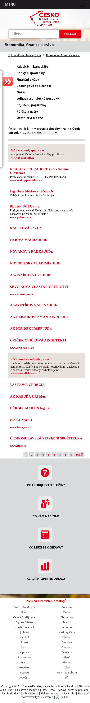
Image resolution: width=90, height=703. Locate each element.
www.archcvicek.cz (22, 347)
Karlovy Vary (67, 632)
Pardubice (24, 657)
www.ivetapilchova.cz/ (24, 373)
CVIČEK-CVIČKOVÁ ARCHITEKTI (38, 340)
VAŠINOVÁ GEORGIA (27, 384)
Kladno (66, 637)
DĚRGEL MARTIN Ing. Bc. (30, 408)
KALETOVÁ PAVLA (26, 228)
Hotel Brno (48, 690)
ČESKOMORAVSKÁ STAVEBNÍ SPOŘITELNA (46, 438)
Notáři (21, 92)
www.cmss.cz (18, 445)
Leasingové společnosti (34, 86)
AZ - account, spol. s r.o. (27, 150)
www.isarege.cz (19, 427)
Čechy (67, 612)
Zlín (67, 677)
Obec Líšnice (30, 693)
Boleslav (67, 607)
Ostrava (67, 652)
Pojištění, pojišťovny (31, 105)
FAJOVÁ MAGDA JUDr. (28, 240)
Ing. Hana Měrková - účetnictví (32, 191)
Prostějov (24, 667)
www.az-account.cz (22, 157)
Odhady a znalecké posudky (38, 98)
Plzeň (67, 657)
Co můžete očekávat (46, 547)
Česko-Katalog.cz (24, 607)
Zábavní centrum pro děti (73, 690)
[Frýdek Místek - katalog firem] (45, 26)
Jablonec (67, 627)
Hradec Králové (24, 627)
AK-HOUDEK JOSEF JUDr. (31, 328)
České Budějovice (24, 617)
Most (24, 647)
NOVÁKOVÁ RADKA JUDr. (31, 251)
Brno (24, 612)
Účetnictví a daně (30, 118)
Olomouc (67, 647)
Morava (67, 642)
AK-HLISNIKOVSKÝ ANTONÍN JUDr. (39, 317)
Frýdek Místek (24, 622)
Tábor (67, 667)
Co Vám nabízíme (46, 516)
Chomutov (66, 617)
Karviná (24, 637)
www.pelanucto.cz (21, 217)
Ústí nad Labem (67, 672)
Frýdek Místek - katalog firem (24, 55)
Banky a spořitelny (31, 73)
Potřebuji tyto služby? (46, 485)
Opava (24, 652)
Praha (24, 662)
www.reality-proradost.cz (26, 180)
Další (79, 454)
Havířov (67, 622)
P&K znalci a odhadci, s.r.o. (30, 359)
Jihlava (24, 632)
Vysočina (24, 677)
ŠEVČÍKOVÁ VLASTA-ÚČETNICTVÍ (39, 286)
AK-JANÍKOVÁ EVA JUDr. (30, 275)
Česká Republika (19, 129)
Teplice (24, 672)
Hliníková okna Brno (27, 690)
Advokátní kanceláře (32, 66)
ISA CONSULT (21, 420)
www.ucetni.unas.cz (22, 294)
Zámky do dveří (11, 693)
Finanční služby (28, 79)
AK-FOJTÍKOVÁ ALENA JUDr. (34, 305)
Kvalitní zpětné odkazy (46, 579)
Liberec (24, 642)
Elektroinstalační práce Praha (58, 693)
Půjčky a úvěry (27, 111)
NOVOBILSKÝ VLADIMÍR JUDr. (35, 263)
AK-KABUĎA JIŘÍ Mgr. (28, 396)
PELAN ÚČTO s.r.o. (25, 206)
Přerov (67, 662)
